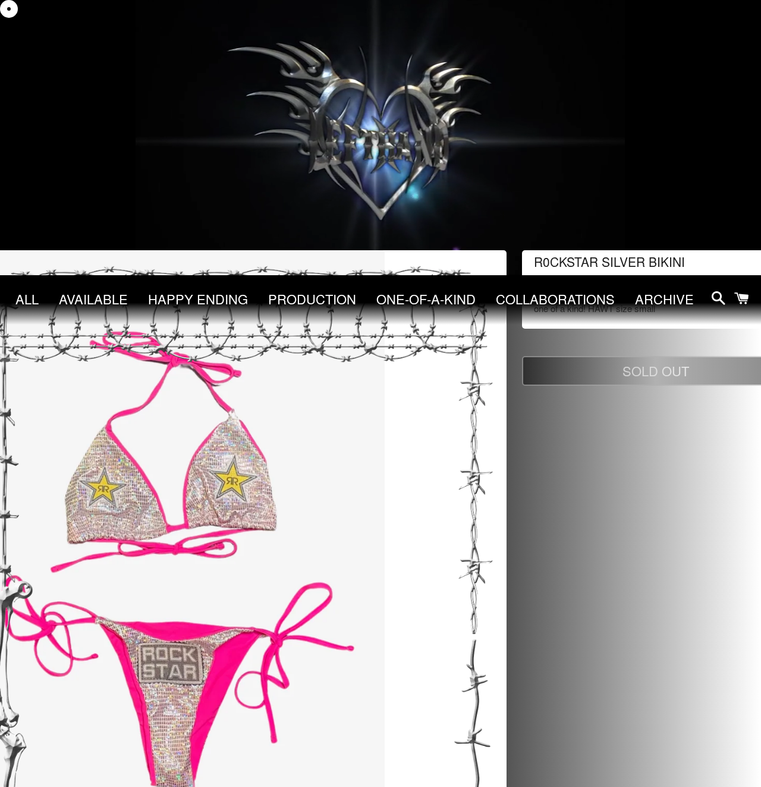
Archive (664, 298)
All (27, 298)
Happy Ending (198, 298)
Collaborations (555, 298)
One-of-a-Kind (426, 298)
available (93, 298)
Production (312, 298)
